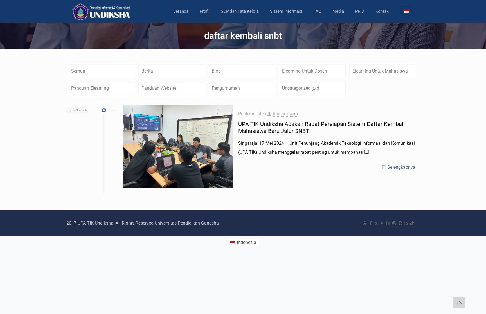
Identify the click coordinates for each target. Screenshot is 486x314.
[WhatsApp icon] (365, 223)
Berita (147, 71)
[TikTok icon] (412, 223)
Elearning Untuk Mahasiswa (380, 71)
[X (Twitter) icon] (376, 223)
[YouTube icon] (382, 223)
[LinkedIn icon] (388, 223)
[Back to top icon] (459, 302)
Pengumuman (226, 88)
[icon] (400, 223)
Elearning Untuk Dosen (304, 71)
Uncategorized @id (300, 88)
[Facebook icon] (370, 223)
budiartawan (285, 113)
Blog (216, 71)
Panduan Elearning (90, 88)
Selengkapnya (401, 167)
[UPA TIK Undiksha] (102, 11)
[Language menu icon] (407, 11)
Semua (78, 71)
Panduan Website (158, 88)
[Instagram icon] (394, 223)
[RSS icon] (406, 223)
